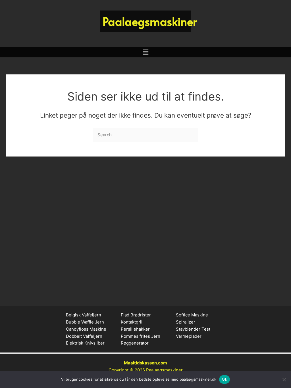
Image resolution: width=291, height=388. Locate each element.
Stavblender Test (193, 329)
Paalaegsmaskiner (164, 370)
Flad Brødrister (136, 315)
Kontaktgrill (132, 322)
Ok (224, 379)
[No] (284, 379)
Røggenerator (135, 343)
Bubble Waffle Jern (85, 322)
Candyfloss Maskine (86, 329)
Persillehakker (135, 329)
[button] (145, 52)
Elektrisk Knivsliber (85, 343)
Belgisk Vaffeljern (83, 315)
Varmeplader (188, 336)
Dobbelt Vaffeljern (84, 336)
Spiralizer (185, 322)
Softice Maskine (192, 315)
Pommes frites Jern (140, 336)
